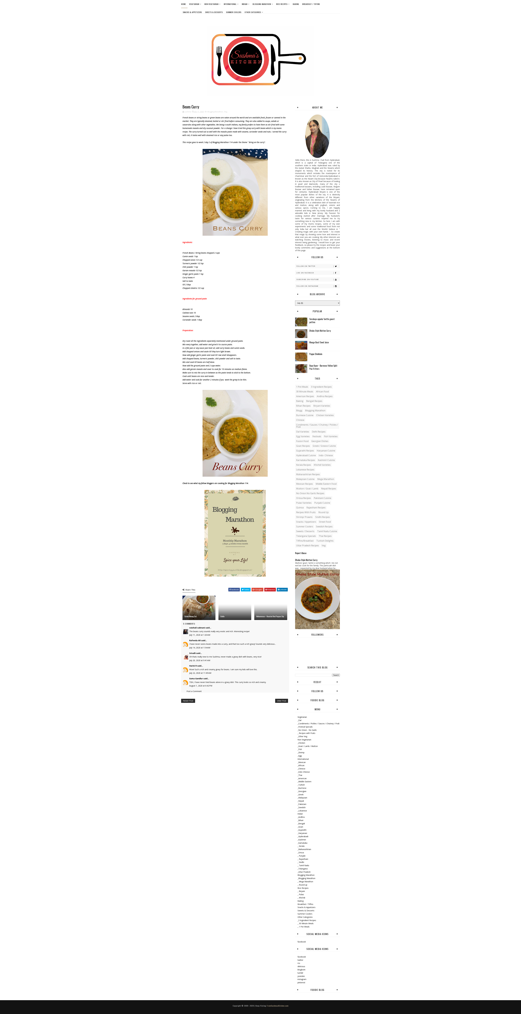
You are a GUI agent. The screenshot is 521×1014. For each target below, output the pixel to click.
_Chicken (301, 743)
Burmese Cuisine (304, 415)
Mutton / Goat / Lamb (307, 488)
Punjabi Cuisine (322, 502)
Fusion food (302, 441)
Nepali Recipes (328, 488)
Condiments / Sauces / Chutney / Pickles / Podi (317, 425)
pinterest (301, 982)
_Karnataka (302, 843)
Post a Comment (194, 691)
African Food (322, 391)
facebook (302, 941)
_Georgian (302, 791)
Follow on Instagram (307, 286)
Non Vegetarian (211, 4)
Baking (296, 4)
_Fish (300, 749)
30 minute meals (304, 391)
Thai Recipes (325, 536)
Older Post (281, 700)
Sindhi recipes (322, 517)
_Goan (300, 826)
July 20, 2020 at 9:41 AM (199, 660)
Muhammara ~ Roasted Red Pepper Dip (270, 616)
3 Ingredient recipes (321, 386)
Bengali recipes (314, 401)
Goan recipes (303, 445)
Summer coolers (304, 526)
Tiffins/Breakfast (305, 540)
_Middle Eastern (304, 781)
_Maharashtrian (304, 849)
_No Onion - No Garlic (307, 730)
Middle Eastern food (326, 483)
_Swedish (302, 807)
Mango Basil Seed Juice (319, 342)
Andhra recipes (325, 396)
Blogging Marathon (262, 4)
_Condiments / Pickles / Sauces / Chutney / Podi (318, 723)
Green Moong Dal (190, 616)
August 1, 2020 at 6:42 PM (200, 685)
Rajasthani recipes (315, 507)
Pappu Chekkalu (315, 354)
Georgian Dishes (319, 441)
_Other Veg (302, 736)
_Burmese (302, 788)
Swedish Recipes (324, 526)
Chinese (300, 420)
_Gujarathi (302, 830)
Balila (222, 616)
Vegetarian (194, 4)
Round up (323, 512)
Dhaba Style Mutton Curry (320, 330)
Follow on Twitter (305, 266)
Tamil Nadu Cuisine (327, 531)
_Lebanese (302, 810)
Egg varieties (303, 436)
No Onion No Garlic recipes (310, 493)
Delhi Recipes (318, 431)
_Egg (300, 755)
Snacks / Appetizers (306, 521)
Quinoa (300, 507)
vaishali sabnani (197, 627)
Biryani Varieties (321, 405)
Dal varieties (302, 431)
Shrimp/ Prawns (304, 517)
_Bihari (300, 820)
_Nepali (301, 801)
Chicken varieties (325, 415)
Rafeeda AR (195, 640)
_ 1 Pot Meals (303, 926)
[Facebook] (337, 17)
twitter (300, 960)
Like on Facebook (305, 273)
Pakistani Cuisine (322, 498)
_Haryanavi (302, 833)
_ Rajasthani (303, 859)
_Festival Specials (305, 726)
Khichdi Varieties (322, 464)
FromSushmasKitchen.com (277, 1005)
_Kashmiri (302, 839)
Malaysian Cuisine (305, 479)
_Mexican (302, 762)
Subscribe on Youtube (307, 279)
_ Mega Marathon (305, 881)
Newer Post (188, 700)
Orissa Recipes (303, 498)
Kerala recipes (303, 464)
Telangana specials (306, 536)
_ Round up (302, 884)
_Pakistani (302, 804)
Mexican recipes (304, 483)
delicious (301, 966)
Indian (244, 4)
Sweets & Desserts (214, 12)
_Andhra (301, 817)
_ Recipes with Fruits (306, 733)
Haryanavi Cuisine (326, 450)
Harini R (193, 665)
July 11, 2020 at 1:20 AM (199, 635)
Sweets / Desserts (305, 531)
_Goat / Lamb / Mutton (308, 746)
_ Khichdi (301, 897)
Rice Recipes (281, 4)
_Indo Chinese (304, 772)
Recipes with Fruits (306, 512)
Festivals (316, 436)
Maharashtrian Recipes (308, 474)
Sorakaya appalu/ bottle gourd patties (321, 320)
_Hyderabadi (303, 836)
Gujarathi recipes (305, 450)
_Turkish (301, 784)
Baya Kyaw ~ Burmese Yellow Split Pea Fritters (323, 367)
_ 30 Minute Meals (306, 923)
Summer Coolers (233, 12)
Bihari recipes (303, 405)
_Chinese (301, 768)
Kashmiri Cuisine (326, 460)
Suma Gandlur (196, 678)
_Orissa (301, 852)
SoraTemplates (258, 1008)
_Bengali (301, 823)
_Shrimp (301, 752)
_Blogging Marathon (306, 878)
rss (299, 963)
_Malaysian (302, 797)
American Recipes (305, 396)
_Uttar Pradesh (304, 872)
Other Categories (253, 12)
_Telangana (303, 868)
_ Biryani (301, 891)
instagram (302, 979)
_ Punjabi (301, 855)
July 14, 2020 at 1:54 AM (199, 647)
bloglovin (301, 969)
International (230, 4)
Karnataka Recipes (305, 460)
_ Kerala (301, 846)
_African (301, 765)
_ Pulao (301, 894)
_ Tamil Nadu (303, 865)
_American (302, 778)
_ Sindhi (301, 862)
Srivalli (192, 653)
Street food (325, 521)
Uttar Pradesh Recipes (307, 545)
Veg (225, 111)
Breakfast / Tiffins (311, 4)
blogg (299, 410)
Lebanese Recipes (305, 469)
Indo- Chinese (326, 455)
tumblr (300, 973)
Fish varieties (331, 436)
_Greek (301, 794)
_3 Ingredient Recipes (307, 920)
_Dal (299, 720)
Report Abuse (300, 553)
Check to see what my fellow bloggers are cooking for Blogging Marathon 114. (215, 483)
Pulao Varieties (304, 502)
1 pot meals (302, 386)
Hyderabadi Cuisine (306, 455)
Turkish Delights (324, 540)
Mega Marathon (325, 479)
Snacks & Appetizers (192, 12)
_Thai (300, 775)
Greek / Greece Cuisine (324, 445)
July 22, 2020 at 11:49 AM (200, 673)
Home (183, 4)
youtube (301, 976)
